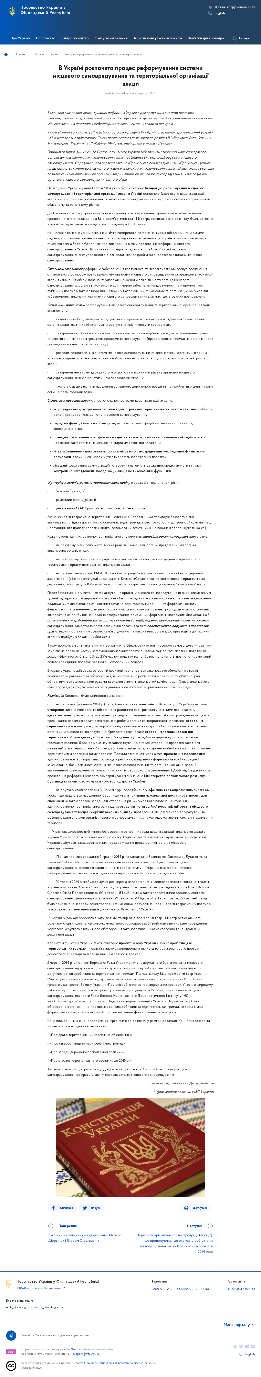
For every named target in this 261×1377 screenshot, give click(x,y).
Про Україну (20, 38)
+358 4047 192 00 (241, 1289)
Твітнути (95, 1208)
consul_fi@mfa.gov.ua (48, 1307)
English (220, 13)
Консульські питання (111, 38)
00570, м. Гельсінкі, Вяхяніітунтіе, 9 (41, 1288)
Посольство (45, 38)
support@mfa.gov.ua (86, 1354)
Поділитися (65, 1208)
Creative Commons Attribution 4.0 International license (107, 1363)
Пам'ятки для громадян (206, 38)
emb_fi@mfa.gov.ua (19, 1307)
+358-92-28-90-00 (166, 1289)
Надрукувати (199, 1208)
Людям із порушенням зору (235, 7)
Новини (20, 54)
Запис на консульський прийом (157, 38)
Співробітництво (75, 38)
